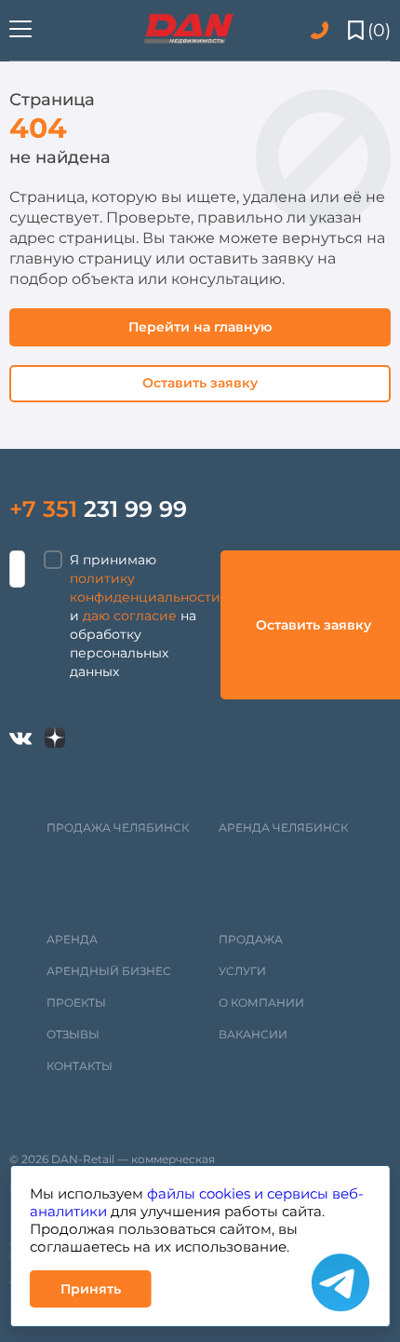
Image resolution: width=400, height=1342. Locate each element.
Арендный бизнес (109, 971)
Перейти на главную (200, 327)
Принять (90, 1289)
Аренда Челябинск (283, 827)
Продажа (251, 939)
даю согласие (130, 615)
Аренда (72, 939)
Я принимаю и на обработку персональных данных (145, 615)
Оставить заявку (200, 382)
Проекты (76, 1003)
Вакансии (253, 1034)
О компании (261, 1003)
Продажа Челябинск (118, 827)
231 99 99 (98, 508)
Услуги (242, 971)
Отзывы (73, 1034)
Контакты (80, 1066)
